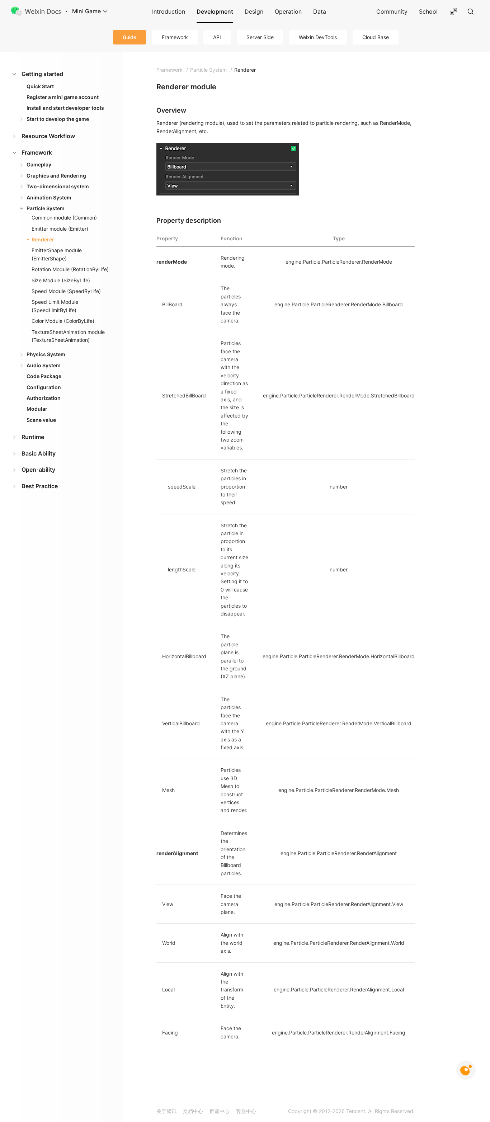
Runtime (33, 436)
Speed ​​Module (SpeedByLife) (66, 291)
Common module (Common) (64, 217)
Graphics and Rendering (56, 176)
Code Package (44, 376)
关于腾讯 (166, 1111)
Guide (129, 37)
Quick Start (40, 86)
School (428, 11)
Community (391, 11)
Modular (37, 409)
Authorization (44, 398)
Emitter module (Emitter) (60, 229)
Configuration (44, 387)
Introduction (168, 11)
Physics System (46, 354)
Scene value (41, 420)
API (217, 37)
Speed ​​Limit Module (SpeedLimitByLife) (55, 306)
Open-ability (38, 469)
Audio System (44, 365)
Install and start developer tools (65, 108)
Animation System (49, 197)
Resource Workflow (48, 136)
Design (254, 11)
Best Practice (40, 486)
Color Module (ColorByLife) (63, 321)
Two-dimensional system (58, 186)
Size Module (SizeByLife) (61, 280)
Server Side (260, 37)
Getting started (42, 73)
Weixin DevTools (318, 37)
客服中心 (246, 1111)
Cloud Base (375, 37)
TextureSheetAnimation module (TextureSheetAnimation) (68, 336)
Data (319, 11)
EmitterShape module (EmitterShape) (57, 254)
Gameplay (39, 164)
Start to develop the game (58, 119)
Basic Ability (39, 453)
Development (215, 11)
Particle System (46, 208)
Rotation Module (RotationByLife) (70, 269)
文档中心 (193, 1111)
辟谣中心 (219, 1111)
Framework (175, 37)
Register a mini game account (63, 97)
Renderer (43, 239)
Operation (288, 11)
